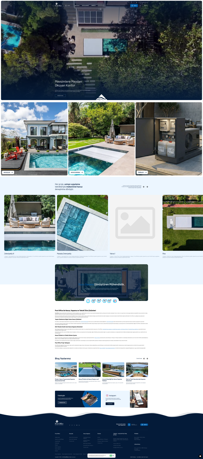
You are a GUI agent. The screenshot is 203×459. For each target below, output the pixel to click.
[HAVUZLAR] (34, 139)
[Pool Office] (59, 423)
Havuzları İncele (60, 95)
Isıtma (98, 437)
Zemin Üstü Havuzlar (73, 437)
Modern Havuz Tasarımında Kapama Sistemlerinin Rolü (65, 379)
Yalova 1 (112, 254)
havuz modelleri (102, 348)
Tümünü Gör (71, 441)
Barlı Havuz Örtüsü (87, 443)
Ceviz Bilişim (139, 456)
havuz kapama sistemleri (110, 348)
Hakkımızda (57, 437)
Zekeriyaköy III (9, 254)
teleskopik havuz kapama (107, 329)
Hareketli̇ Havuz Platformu (86, 441)
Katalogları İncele (62, 402)
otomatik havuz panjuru (116, 329)
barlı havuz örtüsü (124, 329)
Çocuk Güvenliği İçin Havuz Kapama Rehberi (112, 379)
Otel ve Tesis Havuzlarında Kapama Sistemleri (135, 379)
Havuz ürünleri (97, 337)
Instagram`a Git (110, 403)
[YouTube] (136, 2)
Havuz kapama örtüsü (77, 454)
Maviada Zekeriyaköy (64, 254)
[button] (200, 456)
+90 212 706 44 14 (145, 2)
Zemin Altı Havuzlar (73, 439)
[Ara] (140, 5)
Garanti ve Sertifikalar (59, 439)
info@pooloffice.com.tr (118, 447)
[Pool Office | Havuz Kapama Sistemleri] (58, 5)
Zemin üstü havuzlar (84, 321)
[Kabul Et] (111, 456)
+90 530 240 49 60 (117, 445)
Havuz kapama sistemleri (67, 454)
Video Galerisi (58, 448)
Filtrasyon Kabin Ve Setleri (102, 441)
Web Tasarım (145, 456)
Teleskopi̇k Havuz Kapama (86, 438)
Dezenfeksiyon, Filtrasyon (102, 439)
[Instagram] (131, 2)
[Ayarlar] (113, 456)
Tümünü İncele (139, 358)
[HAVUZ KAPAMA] (101, 139)
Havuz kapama (58, 454)
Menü (68, 5)
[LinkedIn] (139, 2)
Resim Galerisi (58, 447)
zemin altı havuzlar (110, 321)
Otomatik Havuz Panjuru (88, 445)
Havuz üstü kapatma (87, 454)
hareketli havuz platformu (133, 329)
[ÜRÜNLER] (169, 139)
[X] (74, 425)
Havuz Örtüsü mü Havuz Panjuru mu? (89, 379)
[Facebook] (69, 425)
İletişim (56, 450)
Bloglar (56, 445)
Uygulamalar (57, 441)
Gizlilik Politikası (133, 456)
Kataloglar (57, 443)
